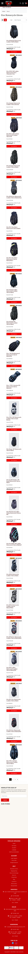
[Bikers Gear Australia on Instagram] (16, 943)
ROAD (14, 843)
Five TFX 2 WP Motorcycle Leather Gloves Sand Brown (13, 419)
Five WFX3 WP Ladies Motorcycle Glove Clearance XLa (12, 73)
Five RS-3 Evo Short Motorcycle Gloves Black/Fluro (11, 259)
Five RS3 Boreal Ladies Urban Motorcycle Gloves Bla (13, 513)
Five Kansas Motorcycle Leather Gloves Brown (13, 103)
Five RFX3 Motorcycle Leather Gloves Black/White (12, 606)
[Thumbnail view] (2, 20)
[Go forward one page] (17, 779)
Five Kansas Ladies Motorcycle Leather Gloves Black (12, 291)
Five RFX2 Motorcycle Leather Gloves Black (12, 575)
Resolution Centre (14, 868)
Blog (14, 879)
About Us (14, 875)
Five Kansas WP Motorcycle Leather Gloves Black (12, 323)
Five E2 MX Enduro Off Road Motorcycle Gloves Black (13, 481)
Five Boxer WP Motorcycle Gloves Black (13, 449)
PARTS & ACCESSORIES (14, 852)
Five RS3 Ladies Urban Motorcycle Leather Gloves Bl (12, 135)
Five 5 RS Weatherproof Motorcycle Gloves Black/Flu (13, 355)
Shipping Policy (14, 871)
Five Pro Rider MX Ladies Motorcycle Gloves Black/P (14, 544)
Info (14, 48)
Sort (11, 20)
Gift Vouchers (14, 883)
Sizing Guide (14, 877)
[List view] (5, 20)
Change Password (14, 862)
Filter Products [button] (7, 7)
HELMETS (14, 847)
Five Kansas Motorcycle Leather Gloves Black (13, 166)
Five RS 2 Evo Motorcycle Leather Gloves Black (13, 700)
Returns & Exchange (14, 873)
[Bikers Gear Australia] (8, 3)
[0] (26, 3)
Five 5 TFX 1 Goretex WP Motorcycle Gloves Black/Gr (13, 387)
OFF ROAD (14, 845)
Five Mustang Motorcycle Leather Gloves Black (13, 41)
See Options (14, 51)
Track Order (14, 860)
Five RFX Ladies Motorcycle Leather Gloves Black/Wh (12, 669)
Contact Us (14, 881)
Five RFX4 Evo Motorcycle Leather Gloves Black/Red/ (13, 637)
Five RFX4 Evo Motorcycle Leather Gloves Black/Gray (14, 197)
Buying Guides (14, 885)
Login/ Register (14, 858)
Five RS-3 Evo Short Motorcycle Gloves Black (13, 227)
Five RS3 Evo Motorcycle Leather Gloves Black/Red (13, 730)
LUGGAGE (14, 850)
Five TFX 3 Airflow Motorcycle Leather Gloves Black (12, 762)
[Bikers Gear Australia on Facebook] (13, 943)
